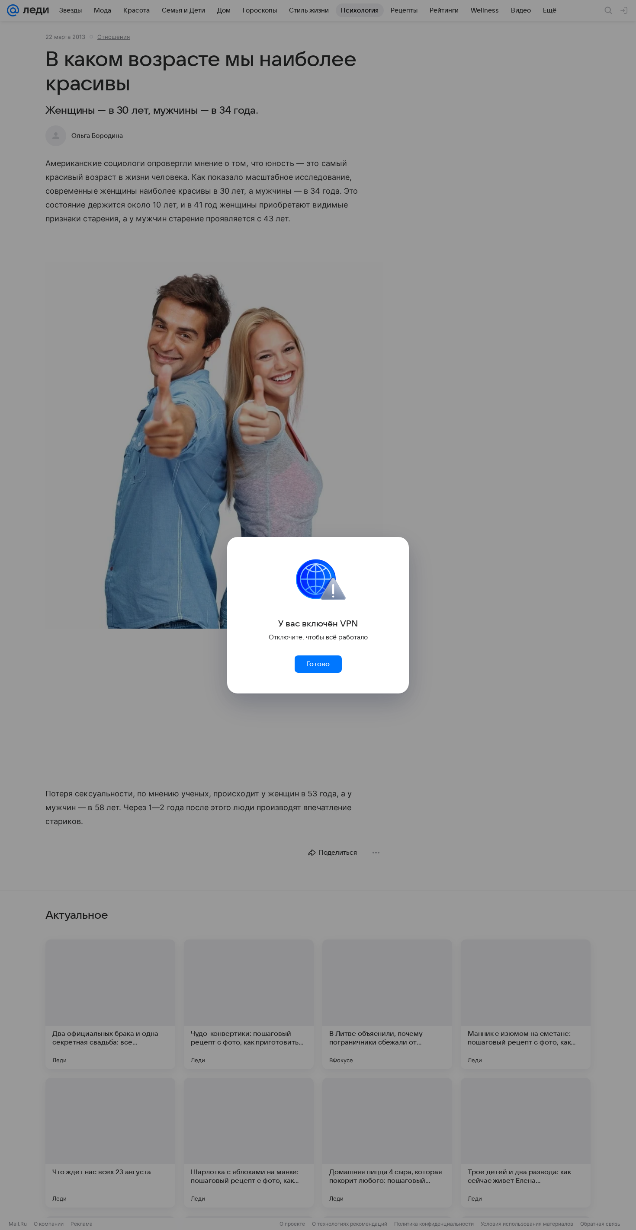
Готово (318, 664)
